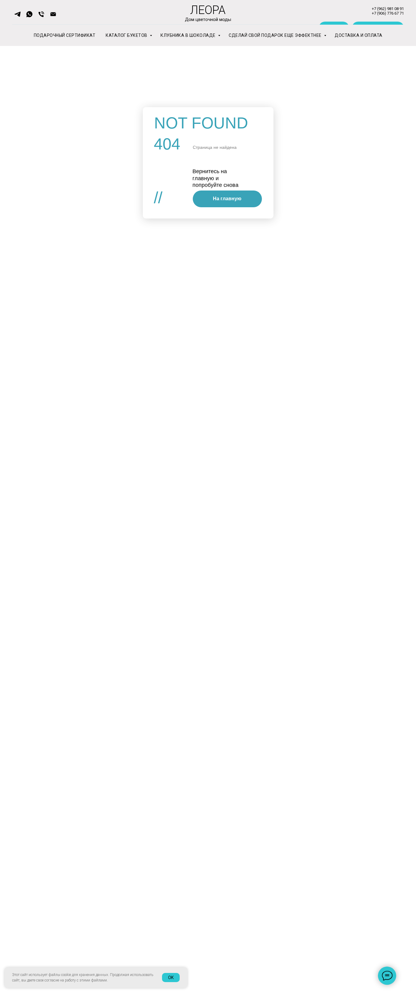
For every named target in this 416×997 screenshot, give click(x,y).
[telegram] (17, 14)
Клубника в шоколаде (188, 35)
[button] (29, 14)
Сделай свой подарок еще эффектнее (276, 35)
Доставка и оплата (359, 35)
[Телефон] (41, 14)
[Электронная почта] (53, 14)
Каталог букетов (127, 35)
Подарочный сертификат (65, 35)
